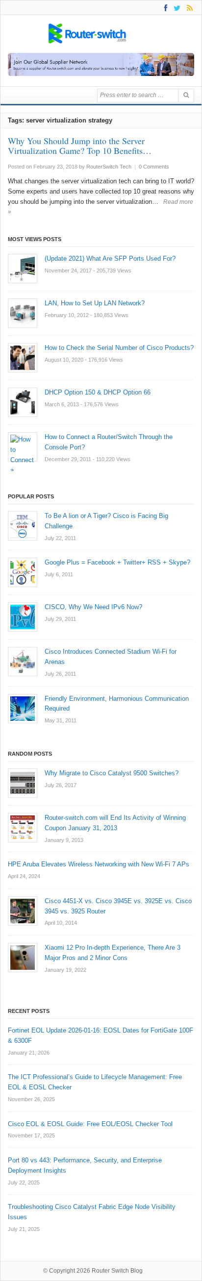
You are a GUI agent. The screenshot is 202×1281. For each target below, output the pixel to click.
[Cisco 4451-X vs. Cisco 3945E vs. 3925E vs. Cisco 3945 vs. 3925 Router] (22, 911)
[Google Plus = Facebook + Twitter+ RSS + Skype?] (22, 572)
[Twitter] (175, 7)
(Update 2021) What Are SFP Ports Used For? (110, 258)
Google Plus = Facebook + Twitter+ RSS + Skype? (117, 562)
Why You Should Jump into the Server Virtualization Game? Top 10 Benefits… (80, 145)
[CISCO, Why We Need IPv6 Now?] (22, 617)
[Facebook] (164, 7)
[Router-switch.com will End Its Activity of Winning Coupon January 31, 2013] (22, 827)
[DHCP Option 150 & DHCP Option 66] (22, 402)
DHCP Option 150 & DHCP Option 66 (98, 392)
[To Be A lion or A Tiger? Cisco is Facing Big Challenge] (22, 526)
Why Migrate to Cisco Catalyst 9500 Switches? (111, 773)
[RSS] (188, 7)
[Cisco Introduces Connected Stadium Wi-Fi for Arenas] (22, 661)
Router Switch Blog (118, 1270)
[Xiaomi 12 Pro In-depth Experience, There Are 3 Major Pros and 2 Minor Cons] (22, 957)
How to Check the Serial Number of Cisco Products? (119, 347)
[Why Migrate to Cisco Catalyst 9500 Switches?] (22, 783)
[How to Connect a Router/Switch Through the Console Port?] (22, 447)
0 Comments (154, 167)
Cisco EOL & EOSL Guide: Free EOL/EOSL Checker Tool (90, 1124)
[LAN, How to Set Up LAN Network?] (22, 313)
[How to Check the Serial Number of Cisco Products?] (22, 357)
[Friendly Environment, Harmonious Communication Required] (22, 708)
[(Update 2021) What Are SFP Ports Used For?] (22, 268)
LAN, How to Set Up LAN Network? (95, 303)
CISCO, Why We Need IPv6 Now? (93, 607)
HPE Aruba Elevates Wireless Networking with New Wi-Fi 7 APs (98, 864)
